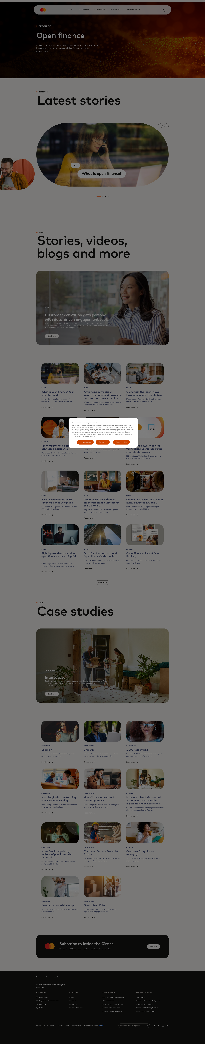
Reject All (102, 442)
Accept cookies (85, 442)
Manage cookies (121, 442)
